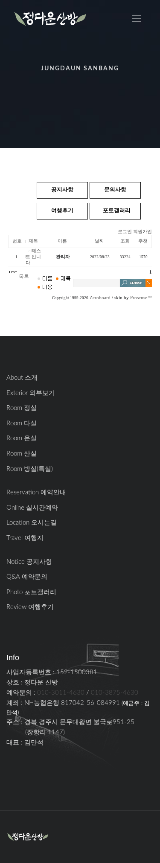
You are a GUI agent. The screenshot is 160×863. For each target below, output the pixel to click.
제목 (33, 241)
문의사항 (115, 190)
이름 (62, 241)
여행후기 (62, 211)
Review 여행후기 (30, 607)
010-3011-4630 (60, 693)
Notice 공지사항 (29, 562)
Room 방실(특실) (29, 469)
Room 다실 (21, 423)
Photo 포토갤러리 (31, 592)
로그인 (125, 231)
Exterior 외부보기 (30, 393)
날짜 (99, 241)
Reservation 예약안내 (36, 492)
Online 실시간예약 (32, 508)
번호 (17, 241)
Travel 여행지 (25, 538)
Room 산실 (21, 453)
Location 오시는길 (31, 523)
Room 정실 (21, 408)
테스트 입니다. (33, 256)
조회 (125, 241)
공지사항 (62, 190)
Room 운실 (21, 438)
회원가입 (142, 231)
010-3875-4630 (114, 693)
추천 (143, 241)
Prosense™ (141, 297)
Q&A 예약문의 (26, 577)
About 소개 (22, 378)
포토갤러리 (117, 211)
